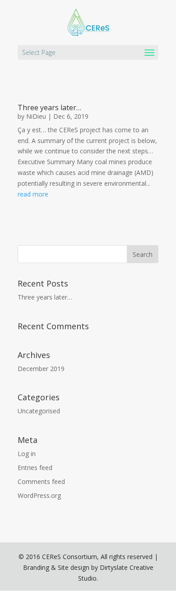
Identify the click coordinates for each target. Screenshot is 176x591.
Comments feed (41, 481)
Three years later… (49, 107)
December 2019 (41, 368)
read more (33, 194)
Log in (27, 453)
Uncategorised (39, 411)
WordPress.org (39, 495)
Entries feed (35, 467)
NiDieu (36, 116)
